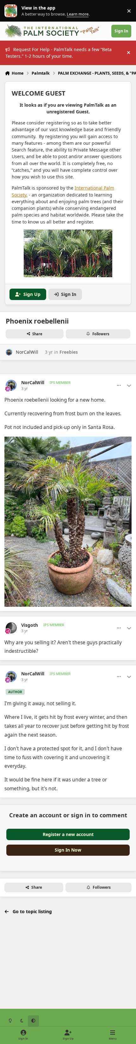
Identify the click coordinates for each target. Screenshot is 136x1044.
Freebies (68, 352)
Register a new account (68, 834)
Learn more (12, 11)
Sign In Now (68, 850)
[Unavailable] (68, 441)
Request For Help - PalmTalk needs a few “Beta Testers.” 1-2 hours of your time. (58, 52)
